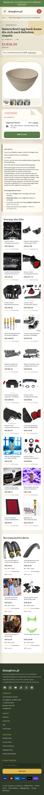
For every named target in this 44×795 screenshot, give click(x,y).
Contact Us (6, 721)
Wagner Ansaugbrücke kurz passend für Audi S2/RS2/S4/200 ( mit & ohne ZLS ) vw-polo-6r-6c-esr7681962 (12, 365)
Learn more (32, 53)
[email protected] (13, 204)
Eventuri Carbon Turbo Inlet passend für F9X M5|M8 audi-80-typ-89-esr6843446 (31, 335)
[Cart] (39, 11)
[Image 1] (6, 102)
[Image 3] (20, 102)
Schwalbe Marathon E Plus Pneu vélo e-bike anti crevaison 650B (31, 562)
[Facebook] (4, 687)
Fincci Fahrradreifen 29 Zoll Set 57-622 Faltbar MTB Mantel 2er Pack (12, 562)
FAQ (3, 725)
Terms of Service (8, 746)
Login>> (10, 574)
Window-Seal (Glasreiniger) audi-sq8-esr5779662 (12, 457)
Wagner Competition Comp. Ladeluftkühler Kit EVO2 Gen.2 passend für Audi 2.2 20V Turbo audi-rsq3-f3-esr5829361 (31, 365)
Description (8, 149)
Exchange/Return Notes (12, 191)
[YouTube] (15, 687)
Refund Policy (7, 738)
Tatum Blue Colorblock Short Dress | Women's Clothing (11, 599)
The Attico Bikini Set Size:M (31, 634)
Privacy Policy (7, 742)
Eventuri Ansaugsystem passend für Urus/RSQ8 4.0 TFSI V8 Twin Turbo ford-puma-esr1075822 (12, 396)
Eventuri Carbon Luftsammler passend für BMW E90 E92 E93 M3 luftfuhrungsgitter (12, 427)
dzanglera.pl (15, 11)
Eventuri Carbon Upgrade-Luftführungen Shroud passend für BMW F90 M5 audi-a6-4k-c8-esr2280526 (31, 242)
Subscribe (22, 771)
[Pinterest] (32, 687)
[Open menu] (4, 11)
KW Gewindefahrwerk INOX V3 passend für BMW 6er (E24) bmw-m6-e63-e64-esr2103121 (12, 335)
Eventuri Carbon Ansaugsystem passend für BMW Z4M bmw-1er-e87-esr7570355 (31, 457)
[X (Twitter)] (26, 687)
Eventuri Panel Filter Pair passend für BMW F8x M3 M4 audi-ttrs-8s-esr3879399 (31, 427)
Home (3, 18)
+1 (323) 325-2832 (8, 703)
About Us (5, 717)
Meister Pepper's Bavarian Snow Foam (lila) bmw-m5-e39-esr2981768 (31, 488)
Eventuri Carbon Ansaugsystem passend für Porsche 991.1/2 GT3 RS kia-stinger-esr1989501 (31, 273)
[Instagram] (10, 687)
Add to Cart (22, 134)
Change (35, 123)
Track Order (6, 729)
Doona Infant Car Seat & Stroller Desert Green (31, 598)
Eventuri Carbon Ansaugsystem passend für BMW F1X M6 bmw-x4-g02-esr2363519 (12, 242)
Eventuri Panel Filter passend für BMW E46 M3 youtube (11, 519)
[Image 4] (27, 102)
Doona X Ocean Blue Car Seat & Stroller (12, 635)
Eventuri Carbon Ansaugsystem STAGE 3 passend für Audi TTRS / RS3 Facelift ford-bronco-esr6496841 (31, 304)
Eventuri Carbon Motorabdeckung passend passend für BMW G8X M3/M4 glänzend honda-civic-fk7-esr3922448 (12, 304)
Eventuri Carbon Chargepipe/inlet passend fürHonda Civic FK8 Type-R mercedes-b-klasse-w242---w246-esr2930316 (31, 396)
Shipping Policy (7, 750)
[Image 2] (13, 102)
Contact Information (9, 754)
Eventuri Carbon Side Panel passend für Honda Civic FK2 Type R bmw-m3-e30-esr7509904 (12, 273)
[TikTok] (21, 687)
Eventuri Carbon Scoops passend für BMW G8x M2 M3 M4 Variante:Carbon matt (12, 488)
